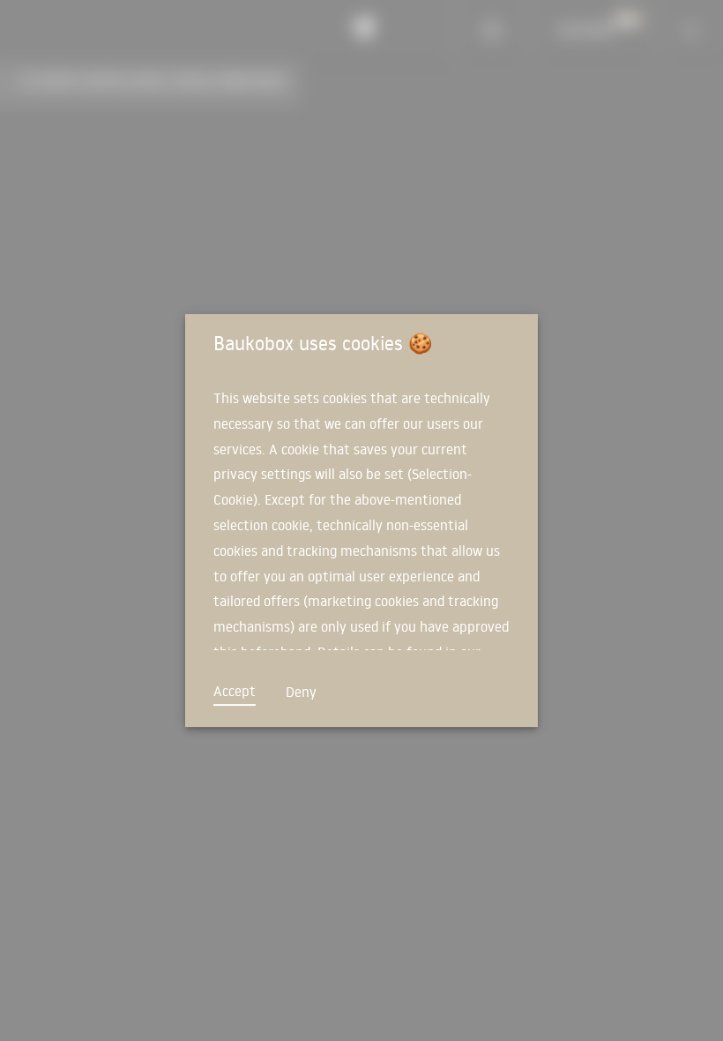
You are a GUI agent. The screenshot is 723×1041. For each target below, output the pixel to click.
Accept (234, 691)
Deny (301, 691)
